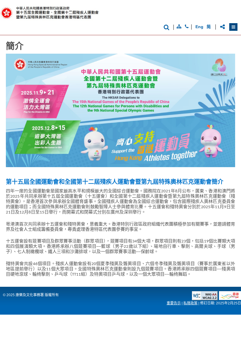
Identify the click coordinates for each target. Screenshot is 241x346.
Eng (199, 26)
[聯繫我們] (186, 27)
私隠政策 (190, 303)
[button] (233, 27)
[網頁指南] (179, 27)
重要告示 (174, 303)
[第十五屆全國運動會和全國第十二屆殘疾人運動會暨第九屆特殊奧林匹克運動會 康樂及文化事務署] (54, 20)
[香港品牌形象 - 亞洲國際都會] (230, 298)
